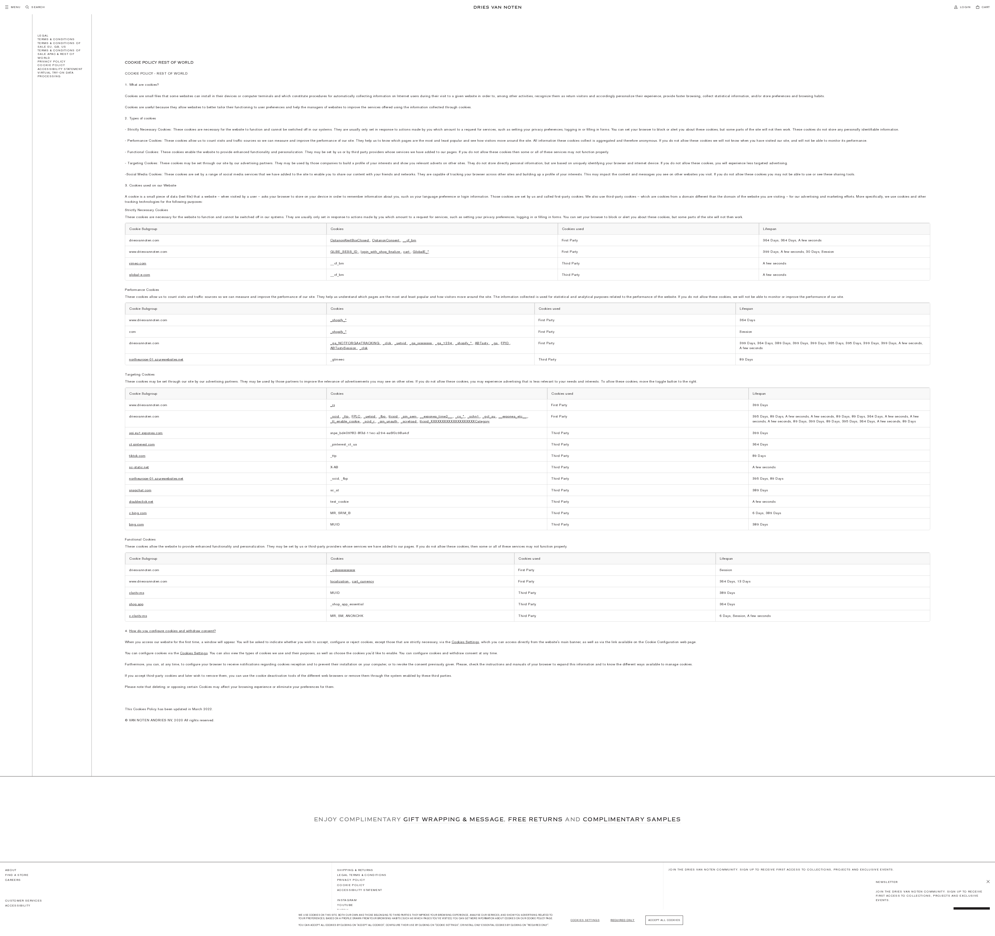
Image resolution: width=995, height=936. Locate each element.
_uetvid (400, 343)
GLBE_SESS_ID (344, 251)
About (11, 870)
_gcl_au (489, 416)
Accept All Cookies (664, 920)
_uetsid (370, 416)
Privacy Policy (351, 880)
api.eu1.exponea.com (146, 433)
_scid (335, 416)
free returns (535, 819)
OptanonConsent (386, 240)
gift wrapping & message (453, 819)
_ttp (346, 416)
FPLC (356, 416)
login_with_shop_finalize (381, 251)
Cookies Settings (465, 642)
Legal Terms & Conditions (362, 875)
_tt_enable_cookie (345, 421)
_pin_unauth (388, 421)
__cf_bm (409, 240)
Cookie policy (51, 65)
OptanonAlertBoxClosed (350, 240)
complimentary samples (632, 819)
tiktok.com (137, 455)
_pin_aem (409, 416)
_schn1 (473, 416)
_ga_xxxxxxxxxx (421, 343)
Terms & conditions (56, 39)
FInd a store (17, 875)
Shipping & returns (355, 870)
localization (340, 581)
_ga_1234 (444, 343)
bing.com (136, 524)
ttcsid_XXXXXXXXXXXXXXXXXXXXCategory (455, 421)
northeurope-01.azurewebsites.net (156, 359)
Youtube (345, 905)
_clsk (363, 348)
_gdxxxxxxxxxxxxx (342, 570)
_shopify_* (338, 320)
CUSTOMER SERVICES (23, 900)
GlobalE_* (421, 251)
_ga (495, 343)
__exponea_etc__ (513, 416)
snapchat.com (140, 490)
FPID (505, 343)
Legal (43, 35)
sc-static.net (139, 467)
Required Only (622, 920)
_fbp (383, 416)
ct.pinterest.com (142, 444)
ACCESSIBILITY (17, 905)
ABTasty (482, 343)
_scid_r (369, 421)
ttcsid (394, 416)
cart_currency (363, 581)
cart (407, 251)
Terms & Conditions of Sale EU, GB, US (59, 44)
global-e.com (139, 274)
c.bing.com (138, 513)
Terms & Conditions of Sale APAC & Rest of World (59, 54)
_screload (409, 421)
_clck (387, 343)
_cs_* (460, 416)
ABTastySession (344, 348)
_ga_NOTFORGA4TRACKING (355, 343)
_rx (332, 405)
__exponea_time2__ (436, 416)
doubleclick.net (141, 501)
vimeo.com (137, 263)
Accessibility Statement (60, 69)
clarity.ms (136, 593)
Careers (13, 880)
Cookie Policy (351, 885)
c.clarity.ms (138, 616)
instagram (347, 900)
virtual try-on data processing (56, 74)
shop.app (136, 604)
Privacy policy (52, 61)
